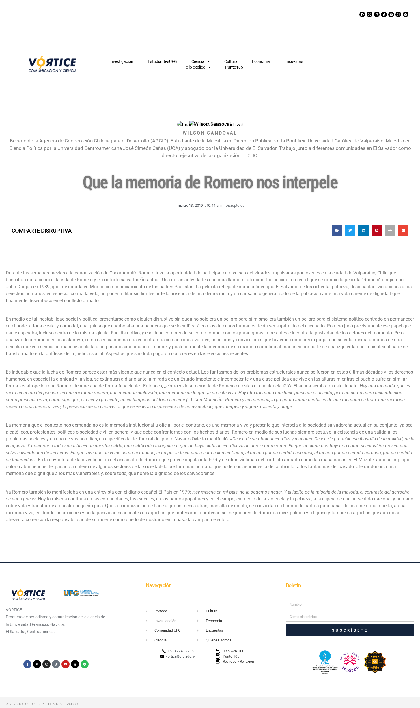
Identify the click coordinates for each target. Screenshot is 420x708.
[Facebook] (362, 14)
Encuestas (293, 61)
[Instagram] (377, 14)
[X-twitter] (369, 14)
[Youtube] (391, 14)
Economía (261, 61)
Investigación (121, 61)
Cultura (231, 61)
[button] (337, 230)
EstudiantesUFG (162, 61)
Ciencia (197, 61)
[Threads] (398, 14)
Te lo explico (194, 67)
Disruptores (234, 205)
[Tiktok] (384, 14)
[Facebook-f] (27, 664)
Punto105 (234, 67)
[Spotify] (405, 14)
